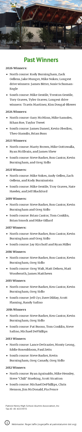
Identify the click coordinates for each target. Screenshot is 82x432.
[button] (5, 5)
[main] (41, 223)
